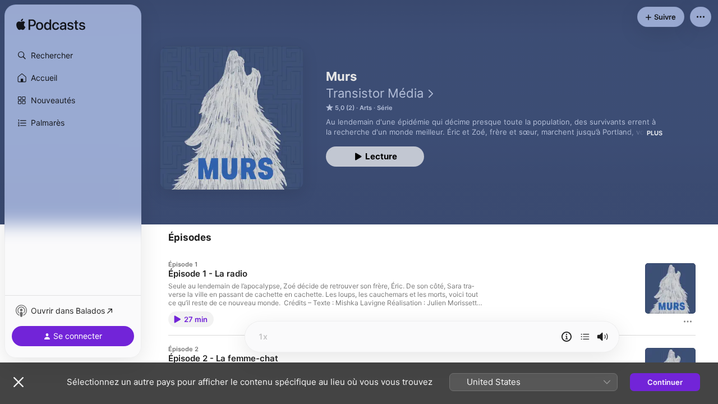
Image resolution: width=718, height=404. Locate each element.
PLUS (654, 133)
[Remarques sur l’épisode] (566, 337)
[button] (73, 55)
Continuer (665, 382)
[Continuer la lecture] (585, 337)
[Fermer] (18, 382)
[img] (50, 25)
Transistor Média (375, 93)
